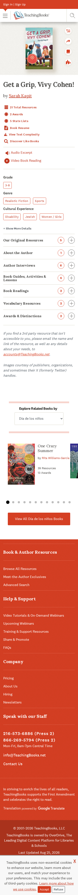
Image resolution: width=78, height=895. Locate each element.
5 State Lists (18, 121)
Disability (12, 217)
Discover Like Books (24, 141)
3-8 (7, 185)
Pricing (8, 678)
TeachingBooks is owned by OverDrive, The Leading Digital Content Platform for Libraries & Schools (39, 840)
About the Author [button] (32, 253)
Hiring (7, 694)
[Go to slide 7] (41, 502)
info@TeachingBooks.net (24, 755)
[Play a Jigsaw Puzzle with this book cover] (68, 62)
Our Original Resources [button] (32, 240)
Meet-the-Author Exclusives (24, 577)
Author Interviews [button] (32, 265)
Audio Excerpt (21, 152)
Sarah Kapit (20, 95)
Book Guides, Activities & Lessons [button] (32, 278)
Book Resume (19, 128)
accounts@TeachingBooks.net (26, 354)
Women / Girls (52, 217)
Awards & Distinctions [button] (32, 316)
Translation (12, 808)
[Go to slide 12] (69, 502)
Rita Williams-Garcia (55, 458)
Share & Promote (16, 639)
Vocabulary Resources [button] (32, 303)
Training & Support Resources (26, 631)
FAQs (7, 647)
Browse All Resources (20, 568)
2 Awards (16, 114)
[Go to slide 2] (13, 502)
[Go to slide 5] (30, 502)
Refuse (58, 889)
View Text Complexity (23, 134)
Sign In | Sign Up (14, 4)
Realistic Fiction (16, 201)
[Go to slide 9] (52, 502)
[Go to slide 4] (24, 502)
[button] (5, 15)
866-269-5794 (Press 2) (29, 740)
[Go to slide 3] (19, 502)
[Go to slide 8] (47, 502)
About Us (10, 686)
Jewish (30, 217)
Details (17, 228)
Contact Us (12, 763)
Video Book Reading (26, 160)
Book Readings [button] (32, 291)
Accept (44, 889)
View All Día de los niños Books (39, 519)
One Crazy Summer (47, 448)
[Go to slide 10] (58, 502)
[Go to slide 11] (64, 502)
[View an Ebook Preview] (68, 51)
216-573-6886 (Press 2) (28, 733)
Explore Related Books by (38, 408)
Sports (39, 201)
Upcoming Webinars (18, 623)
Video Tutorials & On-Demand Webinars (33, 615)
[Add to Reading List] (68, 31)
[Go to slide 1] (7, 502)
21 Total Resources (23, 107)
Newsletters (12, 702)
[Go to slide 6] (36, 502)
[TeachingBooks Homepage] (29, 15)
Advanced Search (16, 585)
